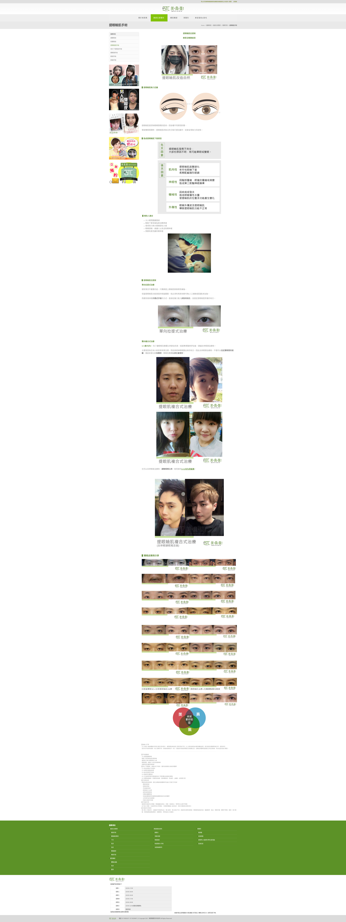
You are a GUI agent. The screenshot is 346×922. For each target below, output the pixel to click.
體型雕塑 (174, 18)
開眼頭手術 (114, 52)
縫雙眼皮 (113, 38)
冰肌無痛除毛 (158, 847)
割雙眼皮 (113, 41)
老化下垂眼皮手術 (116, 49)
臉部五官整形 (158, 18)
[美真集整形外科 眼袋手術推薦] (124, 148)
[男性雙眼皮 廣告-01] (124, 99)
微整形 (186, 18)
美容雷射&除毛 (201, 18)
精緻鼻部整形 (115, 836)
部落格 (235, 1)
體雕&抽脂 (114, 862)
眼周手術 (113, 832)
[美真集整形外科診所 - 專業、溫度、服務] (173, 8)
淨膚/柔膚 (157, 836)
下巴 (112, 840)
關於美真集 (142, 18)
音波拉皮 (200, 843)
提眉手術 (113, 60)
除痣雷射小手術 (159, 843)
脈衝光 (156, 832)
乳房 (112, 843)
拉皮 (112, 847)
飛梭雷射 (157, 840)
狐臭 (112, 869)
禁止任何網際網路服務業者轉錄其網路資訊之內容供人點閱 (216, 1)
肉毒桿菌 (200, 836)
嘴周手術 (113, 854)
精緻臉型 (113, 851)
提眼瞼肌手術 (114, 45)
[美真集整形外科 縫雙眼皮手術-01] (124, 123)
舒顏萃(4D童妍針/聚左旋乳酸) (206, 840)
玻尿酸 (200, 832)
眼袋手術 (113, 56)
